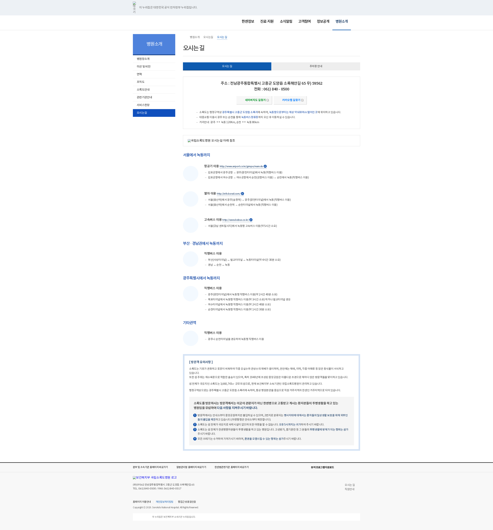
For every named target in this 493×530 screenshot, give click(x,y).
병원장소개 (141, 59)
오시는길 (142, 113)
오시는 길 (222, 37)
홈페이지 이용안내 (142, 502)
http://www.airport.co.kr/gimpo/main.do (243, 167)
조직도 (140, 82)
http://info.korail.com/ (230, 194)
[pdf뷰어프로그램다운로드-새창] (351, 467)
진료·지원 (266, 21)
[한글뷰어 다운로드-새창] (339, 467)
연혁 (139, 74)
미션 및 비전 (143, 66)
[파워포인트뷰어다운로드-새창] (345, 467)
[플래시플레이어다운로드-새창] (357, 467)
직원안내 (349, 489)
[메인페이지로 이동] (152, 22)
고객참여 (304, 21)
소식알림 (286, 21)
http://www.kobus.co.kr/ (237, 220)
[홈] (185, 37)
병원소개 (340, 19)
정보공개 (323, 21)
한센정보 (248, 21)
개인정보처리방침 (164, 502)
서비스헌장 (143, 105)
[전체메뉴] (357, 21)
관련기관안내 (144, 97)
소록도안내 (143, 89)
